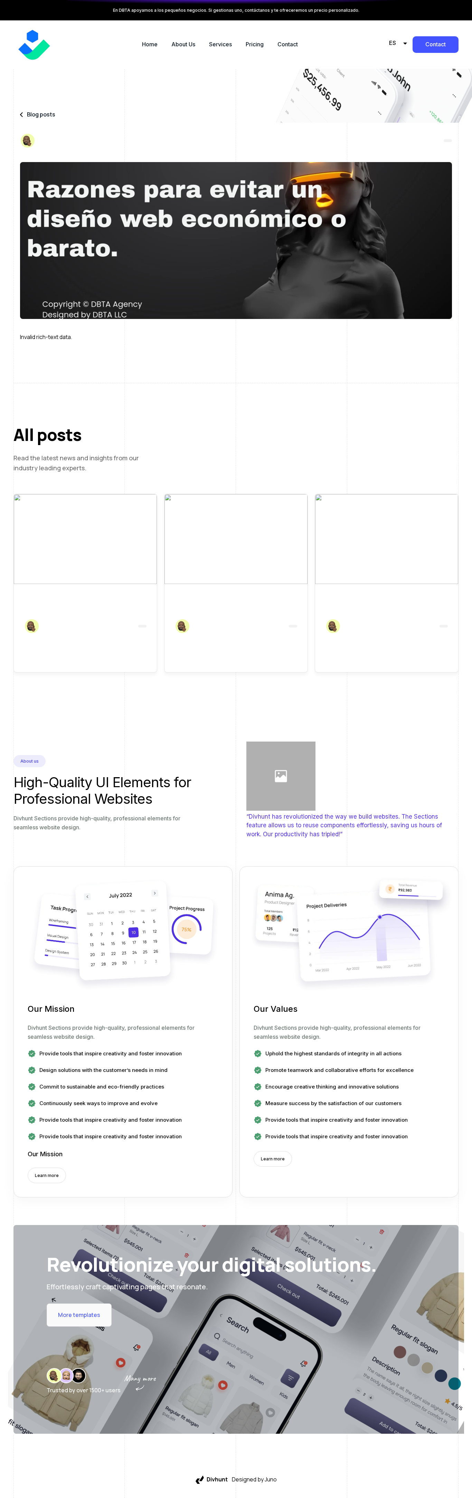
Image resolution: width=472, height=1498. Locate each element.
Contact (287, 44)
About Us (183, 44)
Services (220, 44)
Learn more (47, 1175)
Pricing (255, 44)
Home (150, 44)
